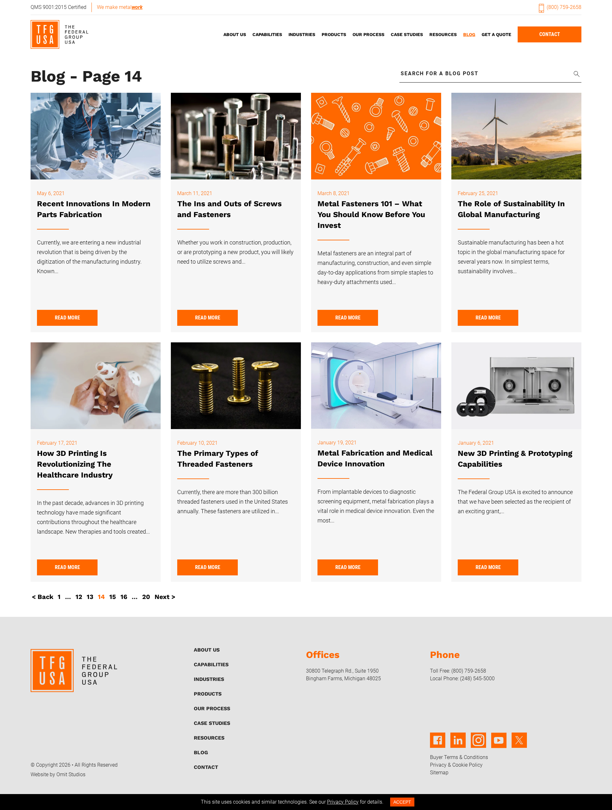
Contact (549, 34)
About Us (234, 34)
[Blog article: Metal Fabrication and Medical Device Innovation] (376, 387)
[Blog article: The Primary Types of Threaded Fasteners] (236, 387)
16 (123, 597)
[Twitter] (519, 744)
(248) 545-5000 (477, 678)
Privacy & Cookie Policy (456, 765)
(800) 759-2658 (564, 7)
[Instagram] (478, 744)
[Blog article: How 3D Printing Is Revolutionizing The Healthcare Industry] (96, 387)
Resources (443, 34)
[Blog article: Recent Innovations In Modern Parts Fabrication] (96, 137)
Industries (301, 34)
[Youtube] (498, 744)
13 (90, 597)
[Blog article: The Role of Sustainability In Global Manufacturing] (516, 137)
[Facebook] (437, 744)
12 (79, 597)
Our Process (368, 34)
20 (146, 597)
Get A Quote (496, 34)
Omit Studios (70, 774)
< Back (42, 597)
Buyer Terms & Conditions (459, 757)
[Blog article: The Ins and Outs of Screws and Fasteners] (236, 137)
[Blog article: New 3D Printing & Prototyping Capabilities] (516, 387)
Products (334, 34)
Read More (67, 318)
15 (112, 597)
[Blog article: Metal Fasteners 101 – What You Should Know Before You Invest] (376, 137)
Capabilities (267, 34)
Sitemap (439, 773)
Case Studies (407, 34)
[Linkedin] (458, 744)
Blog (469, 34)
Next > (165, 597)
